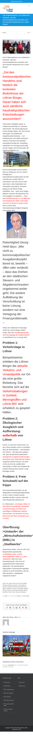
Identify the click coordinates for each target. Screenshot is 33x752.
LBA (20, 729)
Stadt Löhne (7, 682)
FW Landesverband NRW (9, 704)
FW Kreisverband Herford (8, 710)
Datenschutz (22, 686)
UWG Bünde (7, 686)
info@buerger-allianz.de (16, 1)
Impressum (22, 682)
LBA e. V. (7, 596)
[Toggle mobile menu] (29, 6)
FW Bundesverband (9, 700)
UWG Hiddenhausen (9, 689)
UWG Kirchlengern (8, 693)
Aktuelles (19, 596)
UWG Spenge (7, 696)
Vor (28, 32)
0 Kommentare (25, 596)
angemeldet (11, 665)
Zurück (4, 32)
